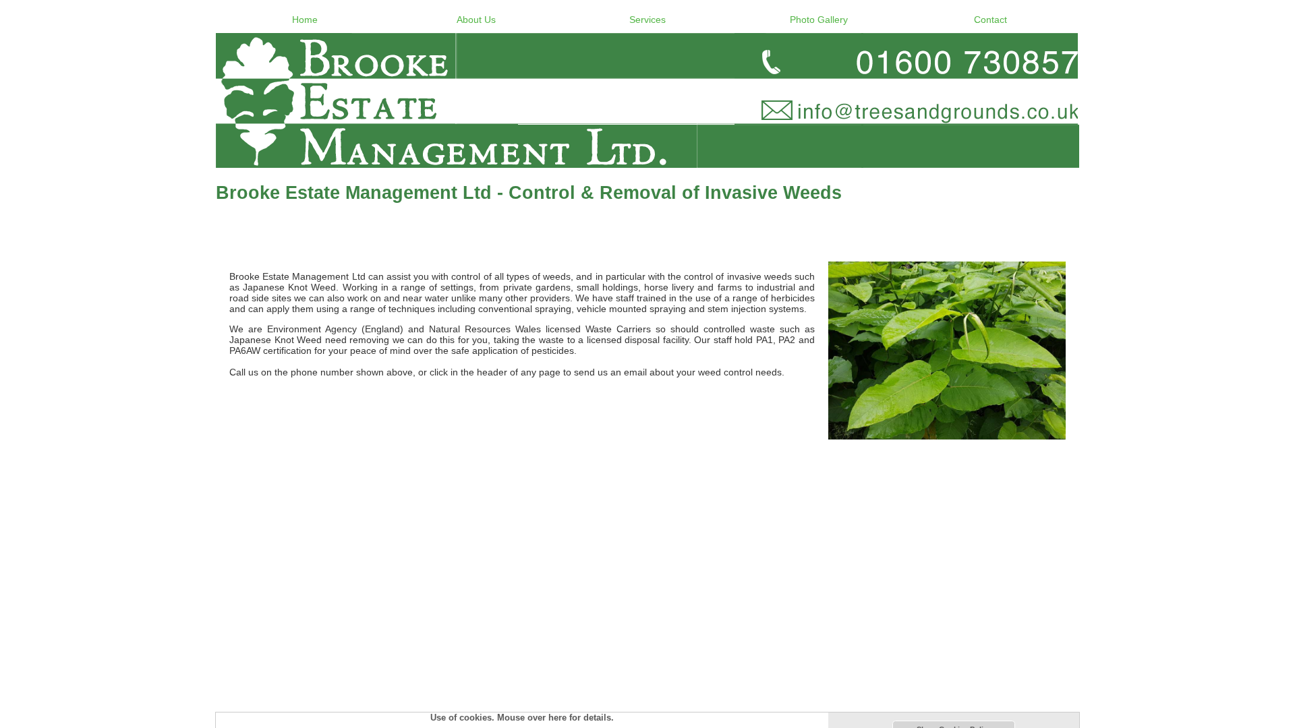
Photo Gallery (819, 19)
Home (305, 19)
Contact (990, 19)
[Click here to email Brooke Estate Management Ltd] (647, 100)
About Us (476, 19)
